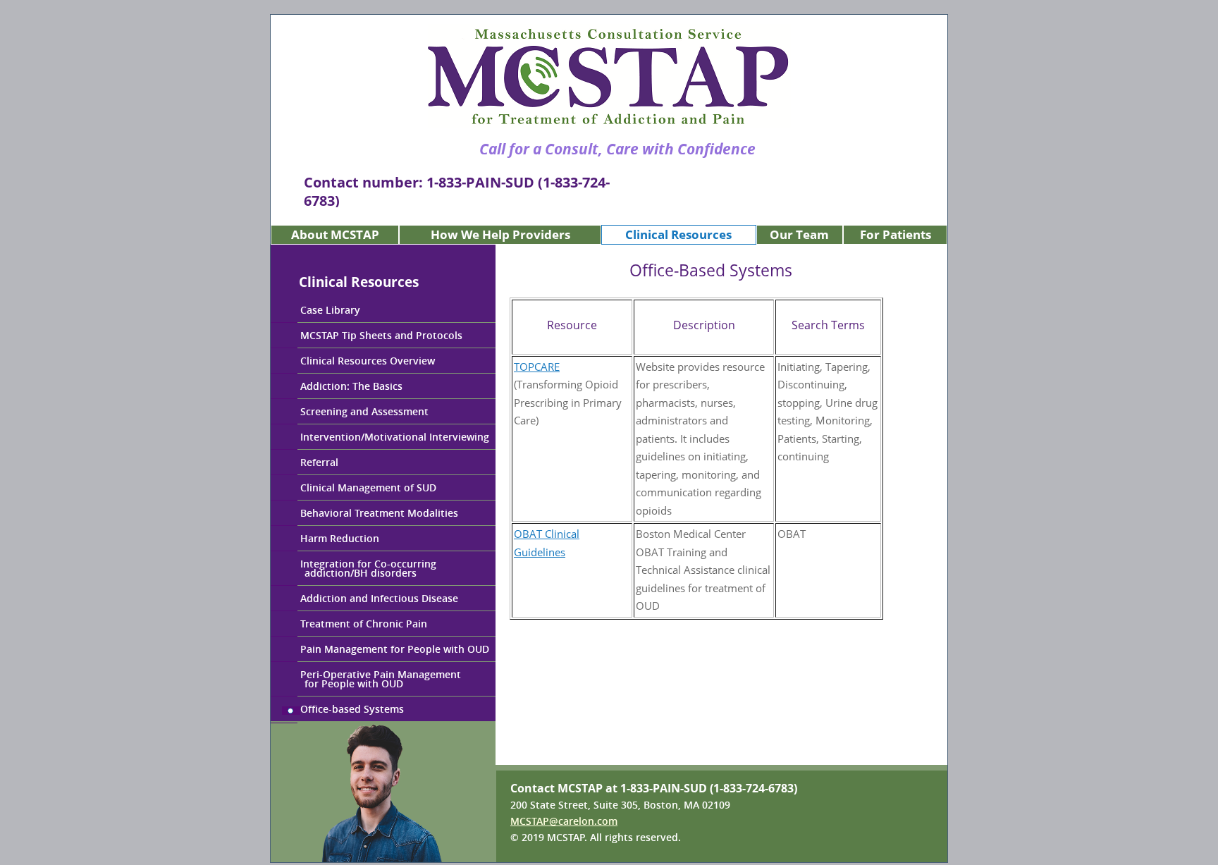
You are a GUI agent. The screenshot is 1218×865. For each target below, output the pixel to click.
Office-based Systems (352, 709)
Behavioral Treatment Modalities (379, 513)
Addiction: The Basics (351, 386)
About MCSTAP (335, 234)
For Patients (895, 234)
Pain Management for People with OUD (394, 649)
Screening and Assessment (364, 411)
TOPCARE (537, 367)
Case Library (330, 310)
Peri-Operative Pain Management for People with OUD (366, 679)
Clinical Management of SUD (368, 487)
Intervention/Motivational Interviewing (394, 436)
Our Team (799, 234)
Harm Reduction (339, 538)
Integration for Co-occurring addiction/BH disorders (353, 568)
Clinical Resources (678, 234)
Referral (319, 462)
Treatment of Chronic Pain (363, 623)
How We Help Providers (500, 234)
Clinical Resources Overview (367, 360)
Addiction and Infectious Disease (379, 598)
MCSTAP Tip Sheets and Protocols (381, 335)
